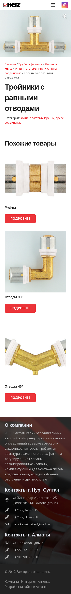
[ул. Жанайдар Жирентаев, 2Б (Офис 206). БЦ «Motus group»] (9, 500)
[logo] (12, 5)
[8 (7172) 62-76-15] (9, 510)
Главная (10, 64)
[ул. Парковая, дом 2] (9, 542)
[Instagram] (65, 5)
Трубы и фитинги (30, 64)
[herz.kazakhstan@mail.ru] (9, 524)
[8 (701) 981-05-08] (9, 557)
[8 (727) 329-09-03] (9, 549)
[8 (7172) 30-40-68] (9, 517)
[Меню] (52, 5)
